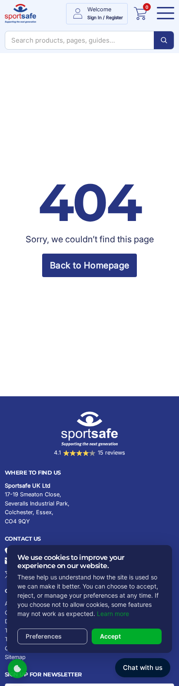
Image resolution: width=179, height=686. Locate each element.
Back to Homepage (89, 265)
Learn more (113, 613)
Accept (110, 636)
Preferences (44, 636)
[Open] (163, 13)
